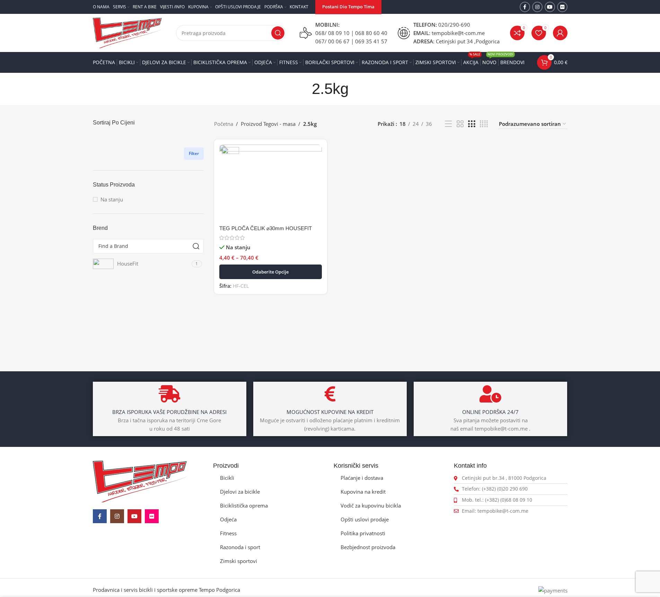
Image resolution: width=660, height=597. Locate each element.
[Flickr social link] (562, 7)
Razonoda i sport (240, 547)
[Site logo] (127, 32)
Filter (194, 153)
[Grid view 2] (460, 124)
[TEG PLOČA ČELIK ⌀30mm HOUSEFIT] (270, 183)
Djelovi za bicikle (240, 491)
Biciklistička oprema (244, 505)
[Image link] (140, 480)
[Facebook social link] (525, 7)
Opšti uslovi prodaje (365, 519)
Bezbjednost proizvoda (368, 547)
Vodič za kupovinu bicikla (371, 505)
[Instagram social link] (537, 7)
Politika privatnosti (363, 533)
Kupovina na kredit (363, 491)
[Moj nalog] (560, 33)
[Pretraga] (277, 33)
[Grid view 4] (484, 124)
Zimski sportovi (238, 560)
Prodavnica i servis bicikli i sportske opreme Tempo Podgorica (166, 589)
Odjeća (228, 519)
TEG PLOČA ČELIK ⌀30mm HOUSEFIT (265, 228)
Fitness (228, 533)
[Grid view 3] (471, 124)
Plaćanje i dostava (362, 477)
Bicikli (227, 477)
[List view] (448, 124)
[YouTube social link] (550, 7)
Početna (223, 123)
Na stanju (111, 199)
